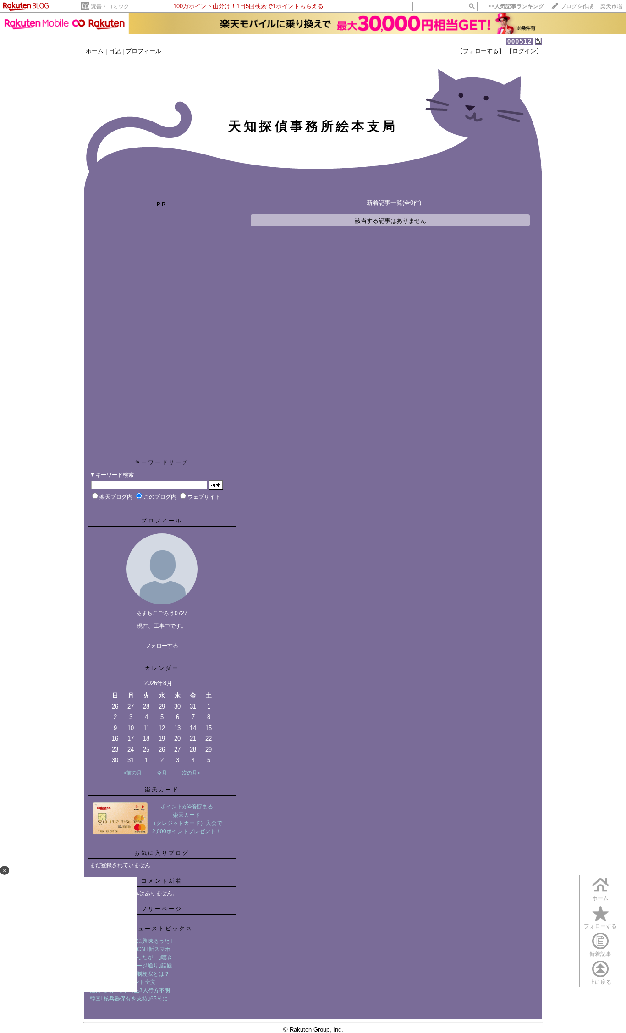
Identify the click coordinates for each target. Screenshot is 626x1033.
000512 (519, 41)
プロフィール (143, 51)
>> (516, 6)
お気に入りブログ (161, 853)
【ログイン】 (524, 51)
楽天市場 (611, 6)
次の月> (191, 772)
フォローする (161, 646)
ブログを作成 (576, 6)
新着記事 (600, 954)
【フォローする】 (481, 51)
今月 (162, 772)
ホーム (95, 51)
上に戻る (600, 982)
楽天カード (162, 789)
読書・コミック (110, 6)
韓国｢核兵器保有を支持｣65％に (129, 998)
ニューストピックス (162, 928)
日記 (115, 51)
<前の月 (133, 772)
